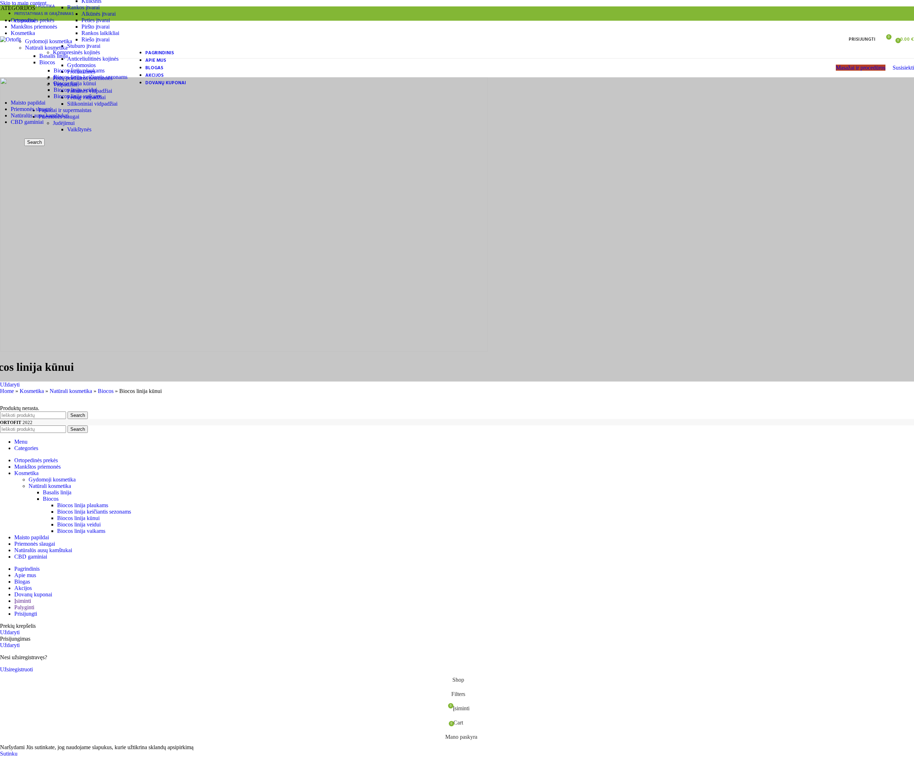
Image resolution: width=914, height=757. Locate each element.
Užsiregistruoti (16, 669)
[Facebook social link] (853, 13)
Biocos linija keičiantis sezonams (90, 77)
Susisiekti (903, 68)
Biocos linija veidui (75, 90)
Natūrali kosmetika (46, 48)
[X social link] (867, 13)
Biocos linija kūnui (75, 83)
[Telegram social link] (907, 13)
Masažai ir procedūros (860, 68)
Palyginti (24, 607)
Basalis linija (53, 56)
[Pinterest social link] (880, 13)
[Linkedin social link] (893, 13)
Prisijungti (25, 614)
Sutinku (8, 754)
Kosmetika (32, 391)
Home (7, 391)
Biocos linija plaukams (79, 70)
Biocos (47, 62)
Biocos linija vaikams (78, 96)
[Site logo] (10, 39)
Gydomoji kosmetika (48, 41)
